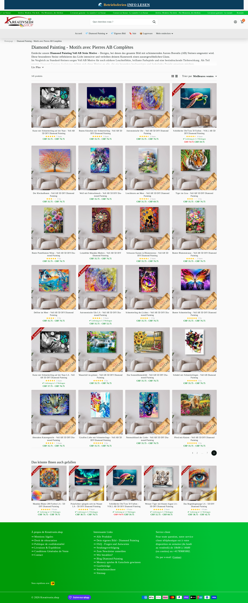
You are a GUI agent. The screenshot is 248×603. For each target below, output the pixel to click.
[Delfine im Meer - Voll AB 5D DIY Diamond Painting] (53, 287)
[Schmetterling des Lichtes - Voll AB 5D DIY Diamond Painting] (147, 287)
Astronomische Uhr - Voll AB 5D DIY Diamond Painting (147, 132)
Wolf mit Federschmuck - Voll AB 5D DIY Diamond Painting (101, 194)
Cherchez (154, 22)
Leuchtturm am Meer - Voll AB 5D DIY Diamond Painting (147, 194)
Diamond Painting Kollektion (56, 63)
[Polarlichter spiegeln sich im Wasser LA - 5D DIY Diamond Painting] (86, 483)
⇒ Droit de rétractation (44, 540)
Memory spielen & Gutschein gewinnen (118, 562)
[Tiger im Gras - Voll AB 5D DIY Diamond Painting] (194, 168)
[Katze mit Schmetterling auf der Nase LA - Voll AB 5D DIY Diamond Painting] (53, 349)
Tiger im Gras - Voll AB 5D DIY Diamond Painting (194, 194)
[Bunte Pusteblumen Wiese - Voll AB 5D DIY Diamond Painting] (53, 227)
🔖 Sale (132, 33)
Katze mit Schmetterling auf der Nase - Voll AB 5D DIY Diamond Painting (54, 132)
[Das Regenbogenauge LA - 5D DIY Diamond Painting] (199, 483)
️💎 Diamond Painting (95, 33)
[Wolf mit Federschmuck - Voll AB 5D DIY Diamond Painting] (100, 168)
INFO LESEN (138, 5)
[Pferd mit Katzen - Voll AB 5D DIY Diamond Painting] (194, 412)
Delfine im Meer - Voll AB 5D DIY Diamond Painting (54, 313)
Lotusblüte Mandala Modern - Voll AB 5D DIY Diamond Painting (100, 254)
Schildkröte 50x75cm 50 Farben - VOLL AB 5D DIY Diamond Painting (194, 132)
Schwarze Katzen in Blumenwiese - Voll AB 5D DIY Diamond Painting (147, 254)
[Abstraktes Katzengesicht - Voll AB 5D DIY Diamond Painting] (53, 412)
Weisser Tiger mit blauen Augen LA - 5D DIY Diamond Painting (161, 505)
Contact (177, 557)
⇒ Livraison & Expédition (46, 547)
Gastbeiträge (103, 565)
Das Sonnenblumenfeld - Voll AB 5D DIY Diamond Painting (147, 376)
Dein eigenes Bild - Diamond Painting (117, 540)
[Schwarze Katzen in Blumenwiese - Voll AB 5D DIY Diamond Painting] (147, 227)
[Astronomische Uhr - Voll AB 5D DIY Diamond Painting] (147, 105)
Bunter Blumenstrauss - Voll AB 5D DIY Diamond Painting (194, 254)
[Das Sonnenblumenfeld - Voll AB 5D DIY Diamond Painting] (147, 349)
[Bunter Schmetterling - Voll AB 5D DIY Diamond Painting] (194, 287)
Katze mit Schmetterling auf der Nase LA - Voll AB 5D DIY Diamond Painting (54, 376)
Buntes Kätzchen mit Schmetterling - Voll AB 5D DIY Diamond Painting (100, 132)
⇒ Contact (37, 554)
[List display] (176, 76)
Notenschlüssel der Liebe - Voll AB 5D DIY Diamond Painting (147, 438)
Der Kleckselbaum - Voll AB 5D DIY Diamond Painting (53, 194)
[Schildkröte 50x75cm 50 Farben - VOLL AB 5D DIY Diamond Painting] (194, 105)
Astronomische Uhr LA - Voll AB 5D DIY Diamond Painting (100, 313)
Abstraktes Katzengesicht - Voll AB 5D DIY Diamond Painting (53, 438)
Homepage (8, 41)
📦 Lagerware (146, 33)
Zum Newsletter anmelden (111, 551)
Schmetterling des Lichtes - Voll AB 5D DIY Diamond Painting (147, 313)
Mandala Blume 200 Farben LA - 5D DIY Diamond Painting (49, 505)
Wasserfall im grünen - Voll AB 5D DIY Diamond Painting (100, 376)
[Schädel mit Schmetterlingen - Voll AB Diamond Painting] (194, 349)
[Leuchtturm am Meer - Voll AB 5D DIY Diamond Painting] (147, 168)
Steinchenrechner (106, 569)
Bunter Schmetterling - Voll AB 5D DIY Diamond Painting (194, 313)
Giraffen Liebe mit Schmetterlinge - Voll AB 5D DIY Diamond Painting (100, 438)
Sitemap (101, 573)
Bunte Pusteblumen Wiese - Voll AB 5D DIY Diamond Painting (53, 254)
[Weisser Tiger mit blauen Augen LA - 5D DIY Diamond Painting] (161, 483)
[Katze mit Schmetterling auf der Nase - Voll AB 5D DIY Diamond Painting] (53, 105)
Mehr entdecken (163, 33)
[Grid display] (173, 76)
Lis (36, 67)
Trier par (187, 76)
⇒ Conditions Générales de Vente (50, 551)
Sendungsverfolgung (107, 547)
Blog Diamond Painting (109, 558)
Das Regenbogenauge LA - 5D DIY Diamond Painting (199, 505)
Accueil (78, 33)
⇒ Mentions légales (42, 536)
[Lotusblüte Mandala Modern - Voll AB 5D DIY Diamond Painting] (100, 227)
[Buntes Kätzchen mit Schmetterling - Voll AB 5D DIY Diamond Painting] (100, 105)
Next (214, 453)
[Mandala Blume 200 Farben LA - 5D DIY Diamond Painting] (49, 483)
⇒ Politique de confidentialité (48, 544)
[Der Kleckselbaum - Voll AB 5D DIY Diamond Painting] (53, 168)
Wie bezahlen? (104, 554)
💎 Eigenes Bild (118, 33)
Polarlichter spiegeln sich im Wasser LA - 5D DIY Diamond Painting (86, 505)
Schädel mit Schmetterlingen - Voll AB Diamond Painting (194, 376)
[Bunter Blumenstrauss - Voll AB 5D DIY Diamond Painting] (194, 227)
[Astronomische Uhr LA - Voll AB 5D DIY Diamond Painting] (100, 287)
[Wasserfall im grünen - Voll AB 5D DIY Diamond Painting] (100, 349)
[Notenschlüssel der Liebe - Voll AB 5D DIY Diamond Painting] (147, 412)
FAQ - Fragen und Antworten (112, 544)
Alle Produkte (104, 536)
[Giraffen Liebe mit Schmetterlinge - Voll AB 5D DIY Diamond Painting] (100, 412)
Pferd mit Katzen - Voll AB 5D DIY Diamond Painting (194, 438)
